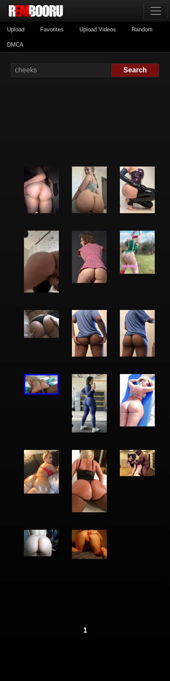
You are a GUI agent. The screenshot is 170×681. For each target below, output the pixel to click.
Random (142, 29)
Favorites (52, 29)
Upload (15, 29)
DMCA (15, 44)
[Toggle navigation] (155, 11)
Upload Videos (97, 29)
